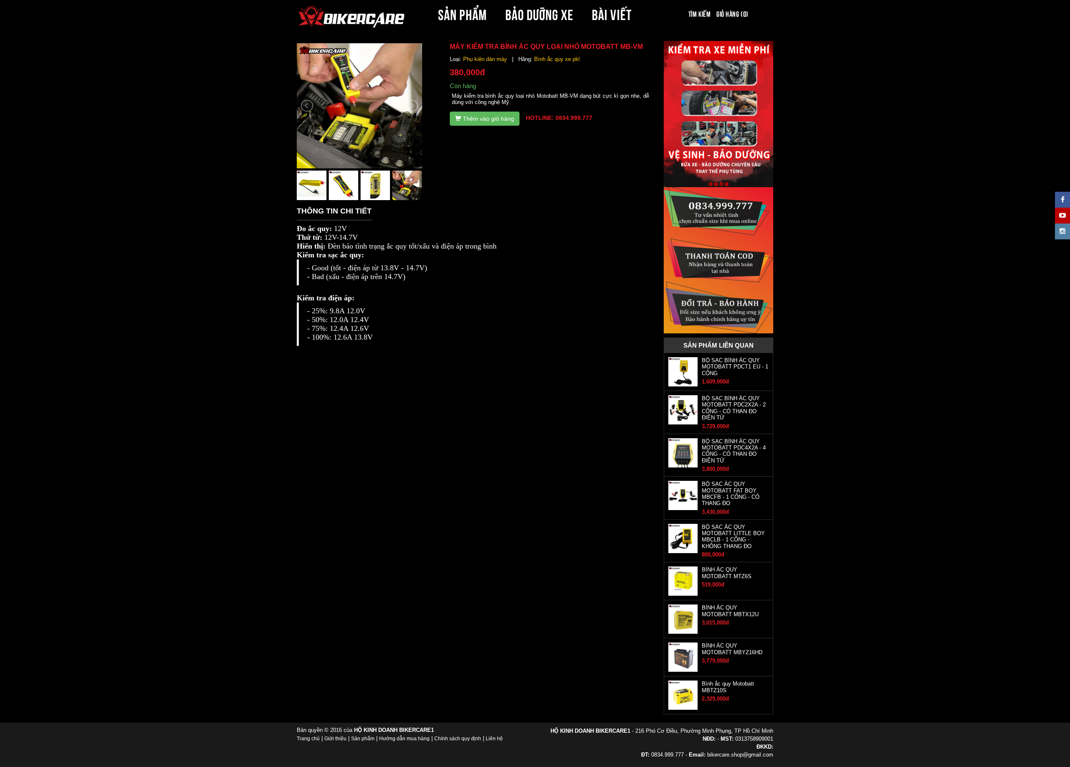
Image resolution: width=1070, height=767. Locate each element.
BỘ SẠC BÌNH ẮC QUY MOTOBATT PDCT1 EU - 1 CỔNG (735, 366)
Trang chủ (308, 739)
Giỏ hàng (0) (732, 13)
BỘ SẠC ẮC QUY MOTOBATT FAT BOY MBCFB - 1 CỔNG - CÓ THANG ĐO (730, 493)
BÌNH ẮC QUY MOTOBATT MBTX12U (730, 610)
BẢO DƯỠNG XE (539, 13)
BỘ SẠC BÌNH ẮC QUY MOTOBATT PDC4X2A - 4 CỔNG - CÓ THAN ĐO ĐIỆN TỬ (734, 451)
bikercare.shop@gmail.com (740, 755)
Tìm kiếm (699, 13)
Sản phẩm (362, 739)
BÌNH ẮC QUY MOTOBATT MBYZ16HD (732, 649)
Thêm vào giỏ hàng (487, 118)
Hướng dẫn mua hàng (404, 739)
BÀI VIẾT (612, 13)
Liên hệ (494, 739)
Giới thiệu (335, 739)
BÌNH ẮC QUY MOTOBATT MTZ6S (727, 572)
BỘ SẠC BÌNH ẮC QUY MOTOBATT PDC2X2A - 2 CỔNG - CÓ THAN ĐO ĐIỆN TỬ (734, 408)
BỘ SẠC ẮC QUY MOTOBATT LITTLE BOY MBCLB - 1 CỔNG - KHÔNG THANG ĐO (733, 536)
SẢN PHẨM (462, 13)
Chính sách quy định (457, 739)
